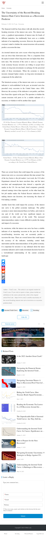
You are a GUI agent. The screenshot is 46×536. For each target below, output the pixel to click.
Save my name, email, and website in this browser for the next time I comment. (21, 509)
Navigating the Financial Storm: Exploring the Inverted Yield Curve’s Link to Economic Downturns (29, 369)
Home (3, 8)
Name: (6, 494)
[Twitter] (23, 261)
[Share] (23, 281)
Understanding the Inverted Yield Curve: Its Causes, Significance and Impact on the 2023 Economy (30, 429)
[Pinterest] (23, 268)
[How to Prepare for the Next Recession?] (9, 443)
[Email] (23, 275)
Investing (36, 310)
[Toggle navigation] (42, 3)
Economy (21, 24)
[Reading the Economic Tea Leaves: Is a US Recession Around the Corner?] (9, 407)
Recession (25, 310)
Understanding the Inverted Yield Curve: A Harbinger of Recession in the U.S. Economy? (30, 465)
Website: (6, 505)
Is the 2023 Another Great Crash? (29, 356)
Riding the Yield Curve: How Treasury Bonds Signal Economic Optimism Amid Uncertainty (29, 393)
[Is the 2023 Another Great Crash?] (9, 359)
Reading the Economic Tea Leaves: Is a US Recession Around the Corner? (30, 405)
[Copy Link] (23, 278)
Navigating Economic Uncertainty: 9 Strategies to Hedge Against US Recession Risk (30, 453)
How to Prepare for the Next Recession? (27, 441)
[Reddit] (23, 271)
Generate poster (10, 324)
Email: (6, 500)
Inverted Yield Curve (10, 310)
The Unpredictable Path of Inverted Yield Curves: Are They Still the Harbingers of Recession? (30, 417)
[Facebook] (23, 264)
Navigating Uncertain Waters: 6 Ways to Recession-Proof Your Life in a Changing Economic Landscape (30, 381)
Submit (23, 516)
